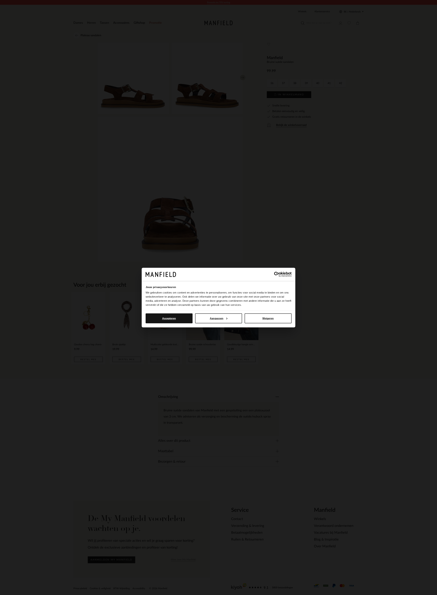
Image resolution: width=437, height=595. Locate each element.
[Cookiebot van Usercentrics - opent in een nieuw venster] (277, 274)
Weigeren (268, 318)
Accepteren (169, 318)
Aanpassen (216, 318)
